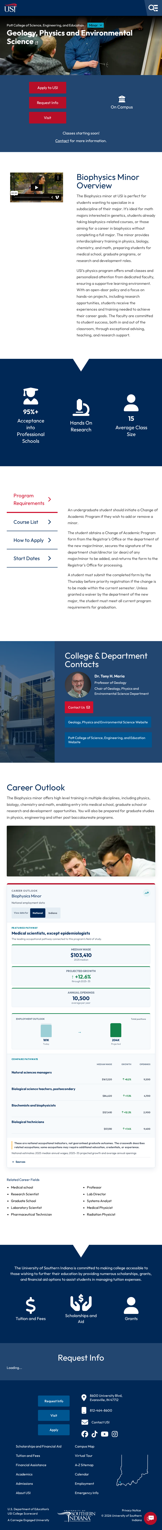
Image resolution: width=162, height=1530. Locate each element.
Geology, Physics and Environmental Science (69, 37)
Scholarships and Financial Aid (38, 1446)
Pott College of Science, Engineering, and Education (45, 25)
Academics (24, 1474)
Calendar (82, 1474)
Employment (84, 1483)
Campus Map (84, 1446)
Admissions (24, 1483)
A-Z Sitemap (84, 1465)
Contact (62, 140)
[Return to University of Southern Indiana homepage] (76, 1516)
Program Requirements (29, 499)
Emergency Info (87, 1493)
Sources (20, 1161)
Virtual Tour (84, 1455)
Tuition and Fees (28, 1455)
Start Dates (27, 558)
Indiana (53, 912)
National (38, 912)
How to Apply (29, 540)
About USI (23, 1493)
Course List (26, 522)
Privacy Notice (131, 1510)
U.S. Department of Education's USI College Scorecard (28, 1511)
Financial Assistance (31, 1465)
